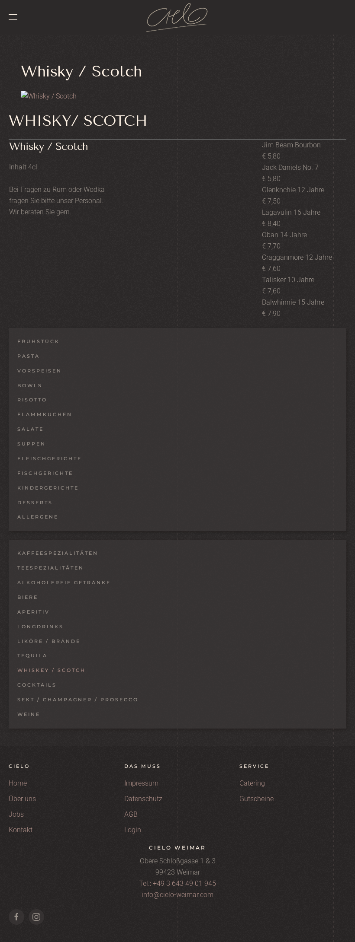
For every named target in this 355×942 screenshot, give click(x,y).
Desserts (35, 503)
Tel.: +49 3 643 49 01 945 (177, 883)
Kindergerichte (48, 488)
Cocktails (37, 685)
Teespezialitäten (50, 568)
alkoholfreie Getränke (64, 582)
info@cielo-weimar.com (177, 895)
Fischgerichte (45, 473)
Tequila (32, 655)
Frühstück (38, 341)
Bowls (29, 385)
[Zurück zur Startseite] (177, 17)
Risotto (32, 400)
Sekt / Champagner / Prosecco (78, 700)
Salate (30, 429)
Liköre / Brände (49, 641)
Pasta (28, 356)
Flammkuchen (44, 414)
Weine (28, 714)
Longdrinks (40, 627)
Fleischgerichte (49, 458)
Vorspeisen (39, 371)
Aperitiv (33, 612)
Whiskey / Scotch (51, 670)
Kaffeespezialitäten (57, 553)
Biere (27, 597)
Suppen (31, 444)
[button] (13, 17)
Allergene (37, 517)
